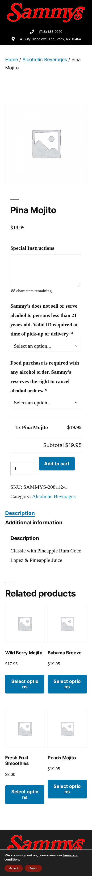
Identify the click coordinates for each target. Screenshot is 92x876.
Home (11, 59)
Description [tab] (20, 513)
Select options (24, 684)
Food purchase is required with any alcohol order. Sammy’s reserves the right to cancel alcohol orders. (44, 377)
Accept (13, 868)
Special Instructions (32, 248)
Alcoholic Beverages (44, 59)
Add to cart (57, 463)
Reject (33, 868)
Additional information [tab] (34, 522)
